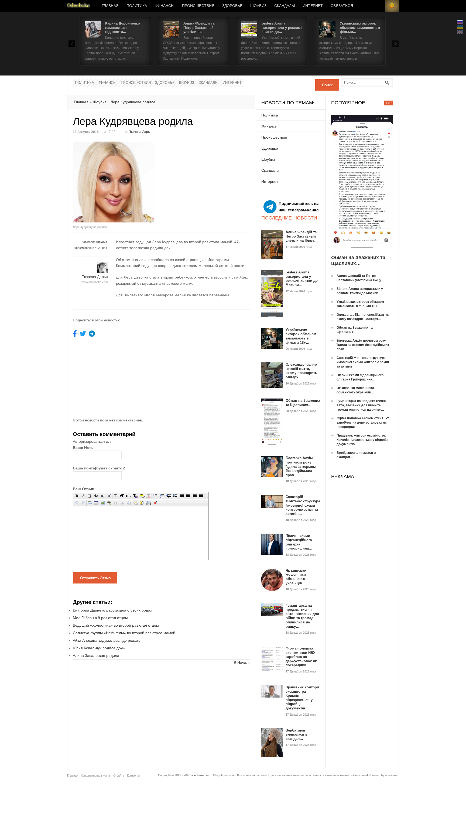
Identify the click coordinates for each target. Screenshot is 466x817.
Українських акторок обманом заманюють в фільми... (360, 27)
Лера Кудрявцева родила (133, 102)
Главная (110, 6)
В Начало (242, 662)
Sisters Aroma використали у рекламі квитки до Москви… (302, 278)
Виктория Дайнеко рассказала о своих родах (112, 610)
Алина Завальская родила (96, 655)
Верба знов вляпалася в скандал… (296, 734)
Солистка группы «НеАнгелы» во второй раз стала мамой (124, 633)
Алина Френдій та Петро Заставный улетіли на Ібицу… (302, 236)
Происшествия (198, 6)
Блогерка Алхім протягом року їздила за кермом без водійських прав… (301, 466)
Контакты (133, 775)
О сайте (118, 775)
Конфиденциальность (96, 775)
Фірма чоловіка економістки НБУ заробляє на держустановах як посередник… (301, 656)
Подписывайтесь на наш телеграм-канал (299, 206)
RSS (392, 6)
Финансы (164, 6)
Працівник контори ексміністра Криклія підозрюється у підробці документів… (302, 697)
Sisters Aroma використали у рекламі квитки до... (282, 27)
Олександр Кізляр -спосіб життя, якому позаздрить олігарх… (301, 370)
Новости (78, 6)
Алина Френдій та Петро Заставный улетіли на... (198, 27)
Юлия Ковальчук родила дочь (99, 648)
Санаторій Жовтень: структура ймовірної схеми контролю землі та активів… (303, 505)
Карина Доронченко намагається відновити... (122, 27)
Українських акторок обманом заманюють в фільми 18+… (301, 336)
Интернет (313, 6)
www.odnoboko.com (94, 282)
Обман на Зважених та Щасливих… (303, 403)
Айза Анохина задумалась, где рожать (106, 640)
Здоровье (232, 6)
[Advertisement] (207, 179)
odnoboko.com (200, 775)
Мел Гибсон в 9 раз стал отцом (100, 618)
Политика (136, 6)
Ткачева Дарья (140, 132)
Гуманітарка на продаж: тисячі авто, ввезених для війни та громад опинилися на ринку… (302, 616)
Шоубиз (258, 6)
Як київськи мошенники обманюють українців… (296, 576)
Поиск (327, 85)
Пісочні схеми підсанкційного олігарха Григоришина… (299, 542)
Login (378, 6)
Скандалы (284, 6)
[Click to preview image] (117, 182)
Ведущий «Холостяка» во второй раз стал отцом (116, 625)
